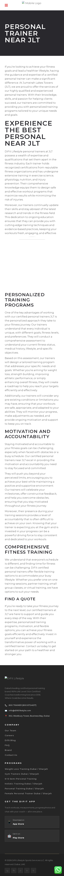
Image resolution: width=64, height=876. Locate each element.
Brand (8, 750)
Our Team (10, 730)
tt (33, 870)
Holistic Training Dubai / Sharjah (23, 783)
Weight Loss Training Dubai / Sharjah (26, 769)
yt (20, 870)
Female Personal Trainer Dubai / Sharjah (28, 793)
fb (14, 870)
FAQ (7, 745)
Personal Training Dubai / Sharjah (24, 788)
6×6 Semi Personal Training (21, 779)
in (27, 870)
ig (7, 870)
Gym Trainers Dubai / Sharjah (22, 774)
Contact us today (37, 646)
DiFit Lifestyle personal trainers (25, 151)
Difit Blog (10, 740)
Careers (9, 735)
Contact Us (11, 755)
